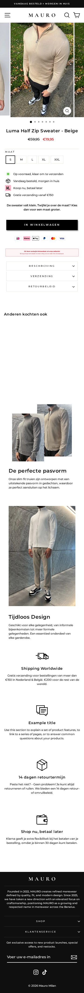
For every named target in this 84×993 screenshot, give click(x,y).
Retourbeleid (42, 286)
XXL (57, 159)
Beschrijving (42, 266)
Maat (10, 152)
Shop (41, 921)
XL (44, 159)
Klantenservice (40, 931)
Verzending (42, 276)
